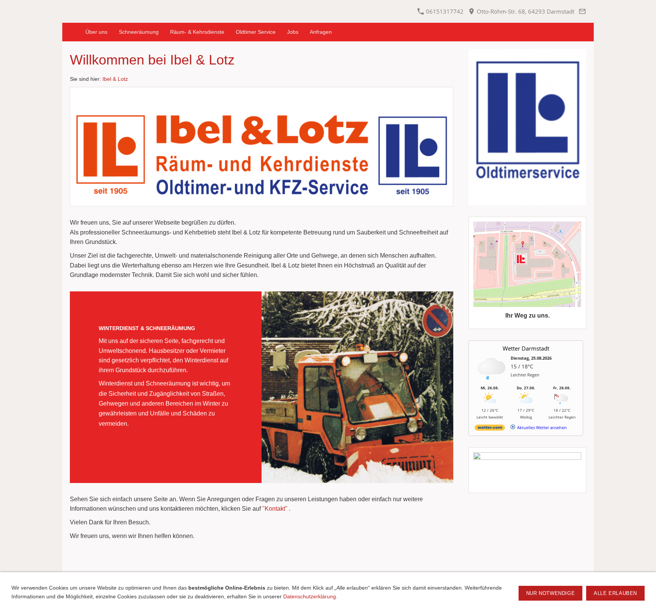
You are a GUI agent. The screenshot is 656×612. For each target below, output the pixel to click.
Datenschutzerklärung (309, 596)
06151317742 (444, 11)
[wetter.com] (490, 429)
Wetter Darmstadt (526, 348)
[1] (161, 474)
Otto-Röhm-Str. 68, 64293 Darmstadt (524, 11)
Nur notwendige (550, 593)
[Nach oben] (261, 564)
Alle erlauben (615, 593)
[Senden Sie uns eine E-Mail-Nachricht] (582, 11)
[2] (170, 474)
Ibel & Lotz (115, 79)
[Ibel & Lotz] (71, 32)
